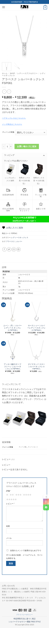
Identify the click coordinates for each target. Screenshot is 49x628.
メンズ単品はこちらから (12, 124)
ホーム (4, 73)
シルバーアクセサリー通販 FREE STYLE (24, 621)
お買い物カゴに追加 (26, 146)
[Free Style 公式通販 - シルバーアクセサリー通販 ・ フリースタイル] (24, 7)
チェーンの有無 (8, 132)
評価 (8, 491)
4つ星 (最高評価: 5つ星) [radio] (26, 494)
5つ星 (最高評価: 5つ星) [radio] (11, 499)
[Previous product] (9, 91)
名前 (8, 526)
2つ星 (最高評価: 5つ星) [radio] (11, 494)
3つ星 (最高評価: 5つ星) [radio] (18, 494)
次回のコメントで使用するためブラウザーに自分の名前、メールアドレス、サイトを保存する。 (24, 554)
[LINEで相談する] (46, 507)
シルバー (18, 241)
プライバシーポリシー (24, 615)
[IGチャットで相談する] (46, 502)
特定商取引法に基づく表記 (25, 618)
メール (9, 538)
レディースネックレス (19, 237)
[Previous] (6, 37)
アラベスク (10, 241)
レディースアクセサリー (27, 73)
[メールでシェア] (14, 249)
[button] (3, 7)
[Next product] (4, 91)
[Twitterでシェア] (9, 249)
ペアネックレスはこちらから (14, 118)
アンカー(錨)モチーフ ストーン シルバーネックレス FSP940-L (12, 366)
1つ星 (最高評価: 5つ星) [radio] (6, 494)
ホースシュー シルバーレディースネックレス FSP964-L (36, 327)
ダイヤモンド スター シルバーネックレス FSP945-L (36, 366)
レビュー (10, 503)
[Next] (43, 37)
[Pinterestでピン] (18, 249)
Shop (12, 73)
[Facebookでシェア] (4, 249)
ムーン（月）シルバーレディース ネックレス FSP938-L (12, 327)
